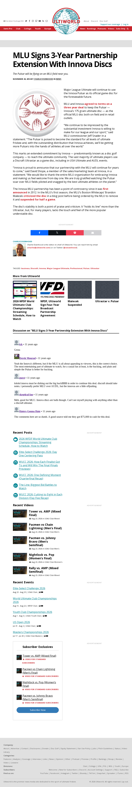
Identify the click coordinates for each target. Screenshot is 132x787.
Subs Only (120, 28)
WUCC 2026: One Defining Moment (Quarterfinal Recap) (40, 476)
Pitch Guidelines (105, 748)
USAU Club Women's (53, 562)
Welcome (53, 769)
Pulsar (86, 268)
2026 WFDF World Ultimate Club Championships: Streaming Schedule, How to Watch (38, 442)
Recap (111, 759)
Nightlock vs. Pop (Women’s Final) (41, 556)
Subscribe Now (38, 709)
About (86, 21)
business (25, 268)
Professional (76, 268)
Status (117, 748)
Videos (111, 28)
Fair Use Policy (84, 748)
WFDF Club (32, 606)
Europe (47, 28)
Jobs (94, 748)
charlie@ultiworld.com (39, 247)
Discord (94, 21)
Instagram (65, 773)
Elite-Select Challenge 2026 (14, 21)
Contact (24, 748)
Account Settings (95, 769)
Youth (38, 28)
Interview (37, 759)
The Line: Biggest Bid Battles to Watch (38, 486)
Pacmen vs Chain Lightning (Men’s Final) (45, 526)
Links (45, 759)
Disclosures (35, 748)
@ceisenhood (70, 247)
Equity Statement (68, 748)
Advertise (15, 748)
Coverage (26, 759)
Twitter (75, 773)
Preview (85, 759)
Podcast (75, 759)
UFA (99, 766)
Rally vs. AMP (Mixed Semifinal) (43, 570)
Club (18, 28)
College (27, 28)
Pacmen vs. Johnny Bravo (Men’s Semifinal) (42, 541)
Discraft (34, 268)
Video (6, 762)
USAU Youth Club (33, 616)
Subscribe (124, 769)
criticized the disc (35, 196)
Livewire (14, 762)
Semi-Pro (8, 28)
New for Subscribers (68, 769)
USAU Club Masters (34, 636)
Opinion (59, 759)
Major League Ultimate (58, 268)
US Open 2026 (21, 622)
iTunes (120, 773)
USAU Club (32, 592)
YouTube (44, 773)
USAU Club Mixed (52, 518)
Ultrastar (94, 268)
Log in (125, 24)
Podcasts (102, 28)
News (82, 28)
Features (7, 759)
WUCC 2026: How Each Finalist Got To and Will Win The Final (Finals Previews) (39, 465)
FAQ (116, 769)
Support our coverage (110, 24)
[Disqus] (66, 379)
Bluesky (83, 773)
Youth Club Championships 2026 (32, 612)
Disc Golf (104, 21)
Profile (94, 759)
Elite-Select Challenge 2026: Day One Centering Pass (38, 453)
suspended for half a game (37, 199)
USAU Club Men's (52, 532)
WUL (111, 766)
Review (119, 759)
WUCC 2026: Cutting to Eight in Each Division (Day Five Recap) (40, 496)
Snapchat (101, 773)
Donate (45, 748)
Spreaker (111, 773)
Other (67, 759)
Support (108, 769)
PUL (105, 766)
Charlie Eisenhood (43, 79)
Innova (42, 268)
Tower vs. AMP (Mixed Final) (45, 513)
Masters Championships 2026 (31, 632)
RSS (126, 773)
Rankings (91, 28)
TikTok (92, 773)
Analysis (16, 759)
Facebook (54, 773)
